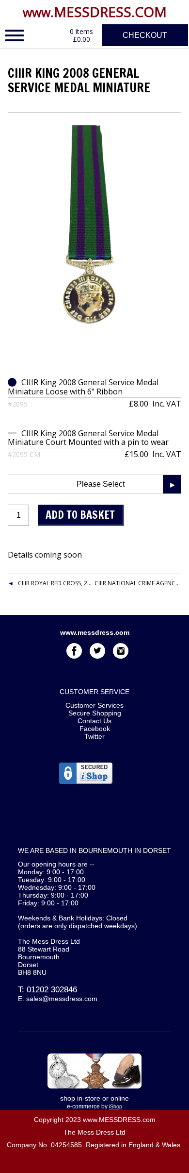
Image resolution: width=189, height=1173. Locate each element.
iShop (115, 1106)
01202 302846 (52, 989)
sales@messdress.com (61, 999)
